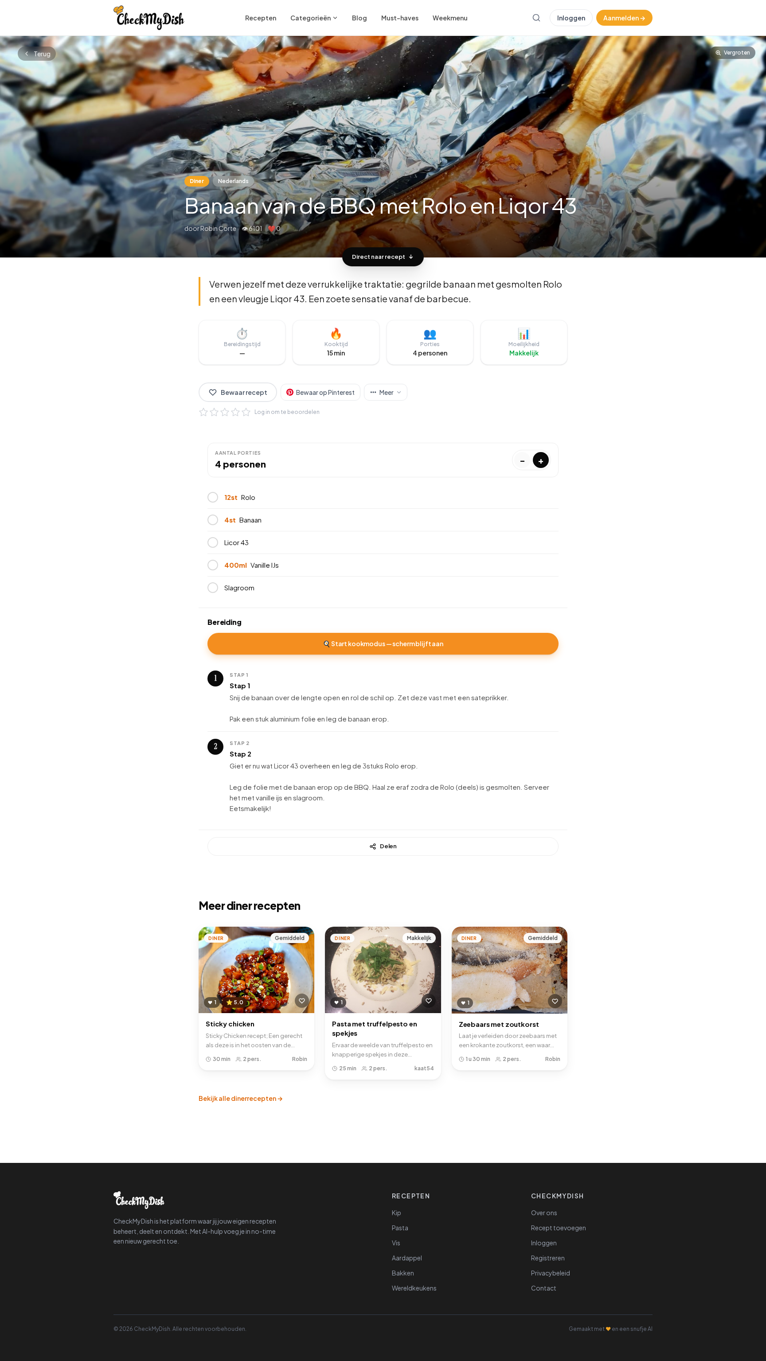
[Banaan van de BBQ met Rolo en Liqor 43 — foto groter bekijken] (383, 146)
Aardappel (407, 1258)
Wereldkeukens (414, 1288)
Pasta (400, 1228)
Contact (543, 1288)
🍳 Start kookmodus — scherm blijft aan (383, 643)
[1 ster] (203, 412)
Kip (396, 1213)
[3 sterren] (225, 412)
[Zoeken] (536, 18)
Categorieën (310, 18)
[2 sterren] (214, 412)
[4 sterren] (235, 412)
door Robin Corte (210, 228)
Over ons (544, 1213)
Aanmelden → (624, 18)
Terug (42, 54)
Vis (396, 1243)
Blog (359, 18)
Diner (197, 181)
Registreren (548, 1258)
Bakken (403, 1273)
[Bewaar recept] (302, 1001)
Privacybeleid (550, 1273)
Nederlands (233, 181)
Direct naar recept (378, 256)
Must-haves (399, 18)
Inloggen (571, 18)
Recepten (260, 18)
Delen (388, 846)
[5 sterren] (246, 412)
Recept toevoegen (558, 1228)
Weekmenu (450, 18)
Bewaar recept (244, 392)
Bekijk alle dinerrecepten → (241, 1098)
